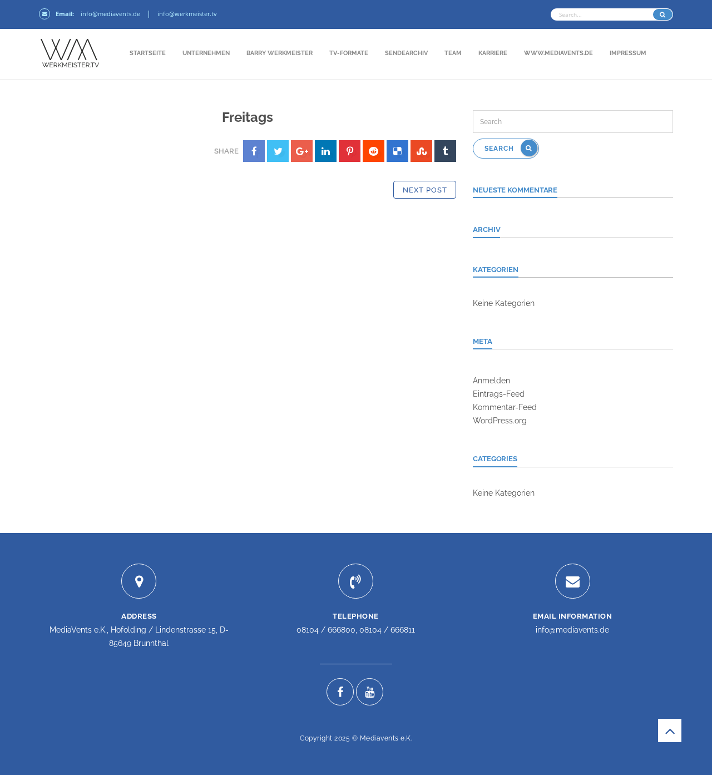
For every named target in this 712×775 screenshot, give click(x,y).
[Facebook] (340, 691)
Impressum (628, 53)
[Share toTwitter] (278, 151)
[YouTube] (369, 691)
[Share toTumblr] (445, 151)
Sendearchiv (406, 53)
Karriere (492, 53)
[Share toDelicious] (397, 151)
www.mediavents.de (558, 53)
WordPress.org (500, 420)
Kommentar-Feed (505, 407)
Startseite (148, 53)
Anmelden (491, 380)
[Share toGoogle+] (302, 151)
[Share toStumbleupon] (421, 151)
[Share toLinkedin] (326, 151)
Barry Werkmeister (279, 53)
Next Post (425, 190)
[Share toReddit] (373, 151)
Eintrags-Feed (499, 393)
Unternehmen (206, 53)
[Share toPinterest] (349, 151)
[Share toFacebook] (254, 151)
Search (500, 148)
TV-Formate (348, 53)
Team (453, 53)
